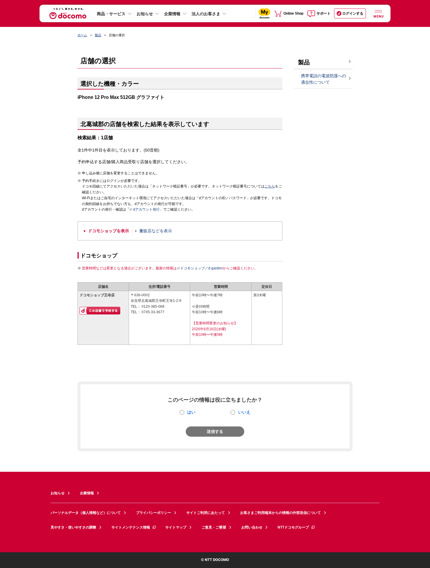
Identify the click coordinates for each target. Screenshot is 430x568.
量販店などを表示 (155, 231)
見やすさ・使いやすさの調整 (73, 527)
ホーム (82, 35)
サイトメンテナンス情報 (130, 527)
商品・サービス (111, 13)
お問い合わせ (251, 527)
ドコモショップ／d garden (201, 268)
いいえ (244, 412)
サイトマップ (175, 527)
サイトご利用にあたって (205, 513)
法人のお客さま (206, 13)
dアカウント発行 (146, 209)
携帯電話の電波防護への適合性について (323, 79)
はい (191, 412)
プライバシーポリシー (153, 513)
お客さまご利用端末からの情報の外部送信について (280, 513)
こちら (269, 186)
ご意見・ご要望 (214, 527)
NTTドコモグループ (293, 527)
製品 (98, 35)
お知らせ (145, 13)
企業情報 (172, 13)
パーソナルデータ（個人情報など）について (86, 513)
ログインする (352, 13)
